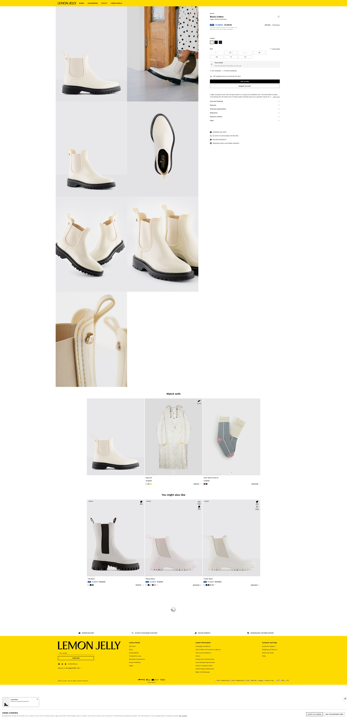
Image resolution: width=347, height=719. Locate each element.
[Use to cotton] (212, 42)
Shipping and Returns (269, 649)
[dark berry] (206, 484)
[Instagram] (62, 664)
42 (245, 57)
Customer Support (268, 646)
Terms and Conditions (203, 653)
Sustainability (134, 653)
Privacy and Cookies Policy (205, 659)
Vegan (131, 665)
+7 (214, 585)
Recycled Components (137, 659)
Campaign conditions (203, 646)
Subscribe (76, 658)
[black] (91, 585)
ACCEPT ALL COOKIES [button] (314, 714)
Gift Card (132, 646)
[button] (245, 101)
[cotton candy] (151, 585)
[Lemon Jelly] (67, 3)
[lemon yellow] (151, 484)
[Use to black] (216, 42)
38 (244, 52)
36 (215, 52)
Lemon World (134, 643)
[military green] (93, 585)
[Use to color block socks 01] (231, 436)
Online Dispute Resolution (205, 669)
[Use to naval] (220, 42)
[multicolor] (146, 484)
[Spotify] (65, 664)
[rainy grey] (204, 484)
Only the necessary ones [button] (334, 714)
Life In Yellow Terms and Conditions (208, 649)
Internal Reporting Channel (205, 662)
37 (230, 52)
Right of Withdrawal (203, 672)
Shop (131, 649)
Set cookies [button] (183, 716)
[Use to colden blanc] (231, 537)
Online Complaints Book (204, 665)
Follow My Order (268, 653)
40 (217, 57)
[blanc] (89, 585)
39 (259, 52)
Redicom (85, 680)
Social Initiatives (134, 662)
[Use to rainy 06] (173, 436)
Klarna (198, 656)
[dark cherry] (153, 585)
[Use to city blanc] (115, 537)
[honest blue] (213, 585)
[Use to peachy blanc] (173, 537)
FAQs (264, 656)
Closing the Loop (135, 656)
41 (231, 57)
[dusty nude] (149, 484)
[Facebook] (59, 664)
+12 (157, 585)
